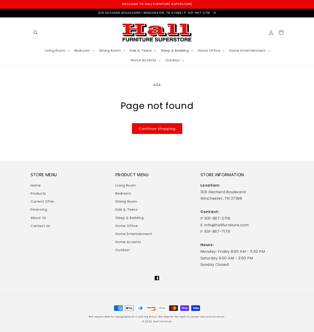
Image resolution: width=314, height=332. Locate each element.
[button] (36, 33)
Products (38, 193)
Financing (39, 209)
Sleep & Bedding (129, 218)
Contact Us (40, 226)
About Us (38, 218)
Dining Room (126, 201)
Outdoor (122, 250)
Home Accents (128, 242)
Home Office (126, 226)
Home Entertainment (133, 234)
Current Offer (42, 201)
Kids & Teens (126, 209)
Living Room (125, 185)
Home (36, 185)
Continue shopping (157, 128)
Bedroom (123, 193)
